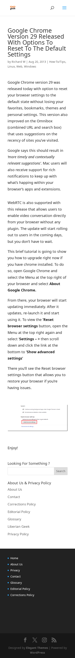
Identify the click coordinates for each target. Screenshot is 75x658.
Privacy (15, 570)
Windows (30, 66)
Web (19, 66)
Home (14, 558)
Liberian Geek (19, 526)
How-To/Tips (57, 62)
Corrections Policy (22, 504)
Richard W (18, 62)
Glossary (14, 519)
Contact (14, 496)
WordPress (37, 652)
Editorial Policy (19, 511)
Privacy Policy (18, 534)
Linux (11, 66)
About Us (15, 489)
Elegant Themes (37, 648)
